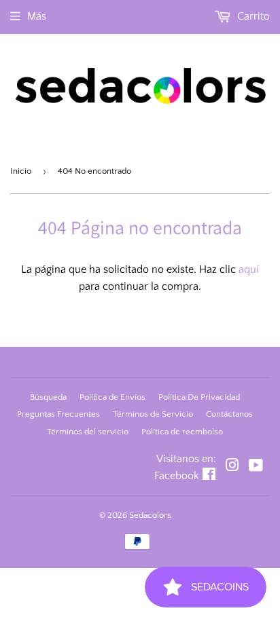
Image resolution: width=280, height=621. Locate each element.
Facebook (176, 476)
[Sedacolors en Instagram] (232, 467)
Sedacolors (150, 515)
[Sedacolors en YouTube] (256, 467)
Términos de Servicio (153, 414)
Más (36, 16)
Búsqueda (48, 397)
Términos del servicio (87, 431)
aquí (249, 269)
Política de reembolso (182, 431)
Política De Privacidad (199, 397)
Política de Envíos (112, 397)
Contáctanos (229, 414)
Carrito (252, 16)
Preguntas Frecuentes (58, 414)
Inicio (20, 171)
